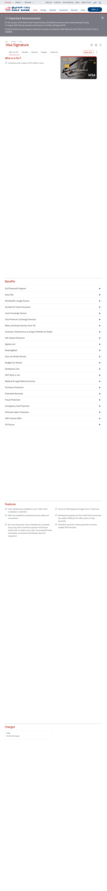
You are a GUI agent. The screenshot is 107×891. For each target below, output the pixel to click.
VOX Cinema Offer (13, 418)
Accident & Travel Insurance (18, 307)
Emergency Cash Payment (17, 406)
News (77, 2)
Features (34, 52)
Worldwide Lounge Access (17, 301)
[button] (96, 52)
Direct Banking (68, 2)
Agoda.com (10, 344)
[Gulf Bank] (17, 9)
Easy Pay (9, 295)
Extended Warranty (14, 394)
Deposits (52, 9)
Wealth (18, 2)
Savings (43, 9)
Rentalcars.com (12, 369)
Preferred (13, 41)
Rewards (74, 9)
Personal (8, 2)
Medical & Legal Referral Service (20, 381)
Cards (35, 9)
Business (28, 2)
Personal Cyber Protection (17, 412)
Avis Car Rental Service (15, 356)
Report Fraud (86, 2)
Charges (44, 52)
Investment (63, 9)
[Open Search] (100, 2)
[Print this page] (96, 45)
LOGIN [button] (93, 9)
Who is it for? (14, 52)
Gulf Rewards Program (15, 288)
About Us (49, 2)
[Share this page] (100, 45)
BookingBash (11, 350)
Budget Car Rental (13, 363)
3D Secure (10, 424)
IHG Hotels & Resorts (15, 338)
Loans (83, 9)
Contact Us (54, 52)
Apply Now (88, 52)
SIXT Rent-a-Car (12, 375)
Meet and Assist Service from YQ (20, 325)
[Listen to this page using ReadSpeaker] (91, 45)
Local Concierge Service (16, 313)
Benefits (25, 52)
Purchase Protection (14, 387)
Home (6, 41)
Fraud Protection (12, 400)
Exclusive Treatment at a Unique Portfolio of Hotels (28, 332)
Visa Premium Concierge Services (20, 319)
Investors (57, 2)
